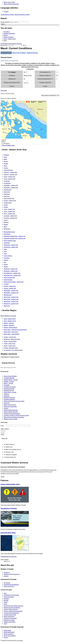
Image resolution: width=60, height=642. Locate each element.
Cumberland (7, 183)
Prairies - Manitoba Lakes (11, 348)
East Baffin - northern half (11, 185)
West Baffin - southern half (11, 293)
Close (2, 476)
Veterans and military (9, 622)
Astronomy (7, 403)
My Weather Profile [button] (6, 43)
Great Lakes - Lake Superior (11, 334)
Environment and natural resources (13, 606)
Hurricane (6, 396)
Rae (5, 262)
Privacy (6, 637)
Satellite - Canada (9, 381)
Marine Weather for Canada (8, 316)
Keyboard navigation (11, 454)
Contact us (7, 572)
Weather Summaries (9, 397)
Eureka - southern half (10, 200)
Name (2, 426)
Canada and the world (10, 615)
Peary (5, 249)
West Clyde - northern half (11, 297)
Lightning (6, 394)
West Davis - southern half (11, 303)
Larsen (6, 220)
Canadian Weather (9, 378)
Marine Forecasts (8, 37)
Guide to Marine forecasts (11, 412)
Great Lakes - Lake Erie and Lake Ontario (15, 330)
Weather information (9, 33)
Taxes (5, 604)
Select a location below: (8, 93)
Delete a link (8, 447)
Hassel (6, 205)
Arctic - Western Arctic (10, 321)
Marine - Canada (8, 383)
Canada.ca (7, 32)
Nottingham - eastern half (11, 245)
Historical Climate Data (10, 406)
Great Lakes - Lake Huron (11, 332)
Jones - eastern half (9, 209)
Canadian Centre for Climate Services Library (16, 415)
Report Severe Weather (10, 376)
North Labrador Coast (10, 240)
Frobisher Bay (7, 203)
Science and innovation (10, 618)
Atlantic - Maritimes (9, 325)
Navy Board (7, 234)
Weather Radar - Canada (11, 380)
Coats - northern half (9, 177)
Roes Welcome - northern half (12, 273)
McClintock (7, 229)
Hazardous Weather (9, 399)
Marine (6, 35)
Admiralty (6, 155)
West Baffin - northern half (11, 290)
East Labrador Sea (9, 198)
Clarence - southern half (10, 174)
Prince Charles (8, 256)
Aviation (6, 408)
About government (9, 586)
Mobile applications (9, 632)
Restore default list (10, 457)
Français (6, 11)
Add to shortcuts (5, 357)
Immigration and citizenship (11, 595)
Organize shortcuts (14, 357)
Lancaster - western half (10, 218)
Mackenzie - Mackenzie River (12, 339)
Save (2, 428)
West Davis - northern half (11, 301)
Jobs (5, 593)
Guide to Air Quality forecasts (12, 413)
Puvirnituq (6, 258)
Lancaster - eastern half (10, 216)
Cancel (6, 428)
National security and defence (12, 607)
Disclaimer (31, 69)
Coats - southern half (9, 179)
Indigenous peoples (9, 620)
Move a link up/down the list (13, 449)
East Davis (7, 194)
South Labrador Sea (9, 277)
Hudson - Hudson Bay (10, 337)
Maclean (6, 222)
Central (6, 168)
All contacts (7, 583)
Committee (7, 181)
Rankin (6, 264)
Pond (5, 253)
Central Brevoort (8, 170)
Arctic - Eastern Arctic (10, 39)
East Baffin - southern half (11, 187)
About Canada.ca (8, 634)
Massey (6, 224)
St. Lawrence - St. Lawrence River (13, 350)
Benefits (6, 600)
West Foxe (7, 306)
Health (5, 602)
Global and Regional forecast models (14, 401)
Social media (7, 630)
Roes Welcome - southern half (12, 275)
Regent (6, 266)
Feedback (8, 556)
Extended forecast (9, 390)
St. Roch (6, 284)
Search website (5, 22)
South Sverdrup (8, 280)
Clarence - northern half (10, 172)
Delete (2, 432)
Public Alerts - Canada (10, 392)
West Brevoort (8, 295)
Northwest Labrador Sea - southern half (14, 238)
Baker (5, 159)
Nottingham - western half (11, 247)
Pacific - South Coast (9, 346)
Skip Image (4, 90)
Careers (6, 576)
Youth (5, 623)
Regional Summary (32, 53)
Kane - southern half (9, 213)
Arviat (5, 157)
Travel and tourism (9, 597)
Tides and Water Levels (8, 145)
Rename (3, 430)
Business (6, 598)
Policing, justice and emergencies (13, 611)
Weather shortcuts (16, 43)
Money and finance (9, 616)
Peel (5, 251)
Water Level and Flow (10, 405)
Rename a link (9, 452)
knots (13, 72)
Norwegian (7, 243)
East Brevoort (7, 190)
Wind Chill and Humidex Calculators (14, 417)
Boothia (6, 163)
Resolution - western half (11, 271)
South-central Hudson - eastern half (13, 282)
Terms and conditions (10, 636)
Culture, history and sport (11, 609)
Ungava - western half (10, 288)
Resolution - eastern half (10, 269)
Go (24, 45)
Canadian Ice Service (10, 387)
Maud (5, 227)
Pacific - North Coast (9, 343)
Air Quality (7, 385)
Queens (6, 260)
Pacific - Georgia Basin (10, 341)
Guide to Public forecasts (11, 410)
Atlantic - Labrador (9, 323)
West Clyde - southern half (11, 299)
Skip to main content (9, 2)
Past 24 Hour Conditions (19, 53)
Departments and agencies (11, 584)
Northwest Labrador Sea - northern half (14, 236)
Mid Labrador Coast (9, 232)
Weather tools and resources (12, 574)
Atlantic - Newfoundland (10, 327)
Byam (5, 166)
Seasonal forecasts (9, 389)
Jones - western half (9, 211)
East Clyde (7, 192)
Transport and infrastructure (11, 613)
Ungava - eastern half (10, 286)
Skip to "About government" (11, 4)
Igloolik (6, 207)
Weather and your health (10, 419)
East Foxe (6, 196)
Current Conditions (6, 53)
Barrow (6, 161)
